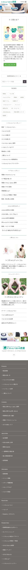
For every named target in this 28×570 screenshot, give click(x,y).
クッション (17, 104)
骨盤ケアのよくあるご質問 (9, 182)
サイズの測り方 (6, 139)
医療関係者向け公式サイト (10, 527)
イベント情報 (6, 478)
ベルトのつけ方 (6, 131)
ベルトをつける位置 (7, 319)
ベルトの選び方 (6, 135)
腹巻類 (22, 97)
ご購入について (6, 155)
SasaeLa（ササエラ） (9, 514)
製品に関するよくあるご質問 (11, 406)
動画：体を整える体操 (8, 199)
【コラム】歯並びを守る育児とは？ (11, 230)
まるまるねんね (6, 112)
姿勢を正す (5, 108)
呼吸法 (15, 97)
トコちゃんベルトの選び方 (10, 384)
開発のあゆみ (6, 447)
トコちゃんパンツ (7, 104)
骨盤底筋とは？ (6, 190)
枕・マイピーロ (15, 108)
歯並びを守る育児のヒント (9, 323)
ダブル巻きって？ (8, 424)
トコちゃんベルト (8, 505)
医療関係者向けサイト (13, 76)
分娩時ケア (15, 101)
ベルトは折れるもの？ (8, 315)
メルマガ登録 (6, 491)
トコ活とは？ (6, 559)
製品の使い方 (6, 375)
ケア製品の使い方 (7, 178)
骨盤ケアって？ (7, 550)
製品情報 (5, 370)
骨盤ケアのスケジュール (8, 174)
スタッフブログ (7, 487)
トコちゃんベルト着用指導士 (10, 159)
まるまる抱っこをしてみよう (10, 214)
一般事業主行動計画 (8, 451)
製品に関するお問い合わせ (10, 411)
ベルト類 (11, 93)
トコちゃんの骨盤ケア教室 (9, 195)
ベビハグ (5, 509)
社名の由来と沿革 (8, 442)
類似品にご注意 (6, 151)
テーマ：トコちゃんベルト (9, 310)
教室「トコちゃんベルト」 (9, 127)
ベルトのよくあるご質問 (8, 143)
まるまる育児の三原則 (8, 210)
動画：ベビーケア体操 (8, 226)
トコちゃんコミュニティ (9, 563)
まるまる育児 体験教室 (8, 218)
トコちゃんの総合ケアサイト (11, 536)
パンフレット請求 (8, 388)
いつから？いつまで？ (8, 147)
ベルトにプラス (6, 97)
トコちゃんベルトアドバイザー (10, 163)
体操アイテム (6, 101)
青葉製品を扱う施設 (8, 415)
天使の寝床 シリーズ (19, 112)
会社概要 (5, 438)
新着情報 (5, 473)
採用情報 (5, 460)
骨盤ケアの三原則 (7, 186)
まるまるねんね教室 (8, 545)
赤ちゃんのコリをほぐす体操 (10, 222)
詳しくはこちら (9, 64)
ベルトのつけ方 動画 (8, 379)
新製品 (4, 93)
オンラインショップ (8, 532)
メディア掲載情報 (8, 482)
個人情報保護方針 (8, 456)
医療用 (4, 115)
